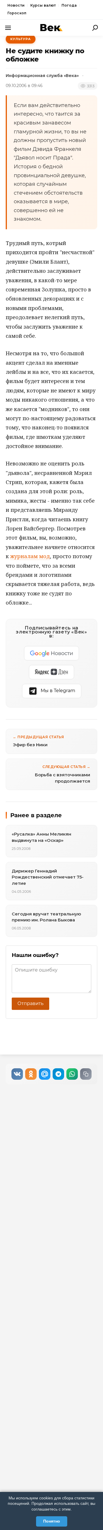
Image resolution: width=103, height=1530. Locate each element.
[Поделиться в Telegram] (58, 1074)
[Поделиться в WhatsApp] (72, 1074)
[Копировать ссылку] (86, 1074)
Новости (16, 5)
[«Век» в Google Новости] (51, 653)
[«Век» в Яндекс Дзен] (51, 672)
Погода (69, 5)
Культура (20, 39)
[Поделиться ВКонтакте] (17, 1074)
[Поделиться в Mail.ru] (44, 1074)
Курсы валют (43, 5)
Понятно (51, 1521)
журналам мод (30, 556)
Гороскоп (16, 13)
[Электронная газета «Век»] (51, 27)
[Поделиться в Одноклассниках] (31, 1074)
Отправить (30, 1003)
